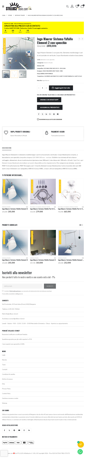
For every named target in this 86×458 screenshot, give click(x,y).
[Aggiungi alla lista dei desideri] (27, 207)
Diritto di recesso (7, 379)
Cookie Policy (6, 393)
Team (4, 364)
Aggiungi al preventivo (49, 107)
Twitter (9, 430)
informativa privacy (15, 291)
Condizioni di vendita (8, 374)
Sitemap (4, 403)
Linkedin (29, 430)
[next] (82, 38)
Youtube (19, 430)
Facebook (38, 114)
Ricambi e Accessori (35, 207)
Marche (4, 360)
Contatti (4, 369)
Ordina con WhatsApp (49, 100)
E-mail (57, 114)
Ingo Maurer (45, 80)
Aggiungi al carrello (62, 88)
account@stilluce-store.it (16, 318)
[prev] (79, 38)
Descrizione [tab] (6, 148)
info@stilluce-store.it (11, 314)
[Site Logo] (18, 6)
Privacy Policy (6, 389)
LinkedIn (46, 114)
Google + (50, 114)
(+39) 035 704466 (14, 309)
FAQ (3, 384)
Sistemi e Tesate (48, 62)
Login (3, 355)
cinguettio (42, 114)
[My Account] (72, 6)
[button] (3, 6)
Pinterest (54, 114)
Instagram (24, 430)
